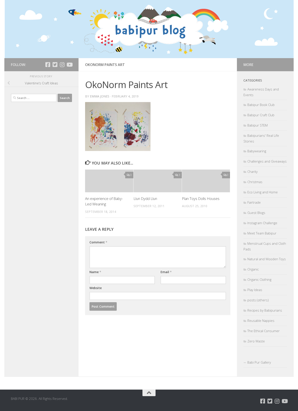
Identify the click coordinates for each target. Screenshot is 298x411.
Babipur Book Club (261, 104)
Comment (98, 242)
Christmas (254, 182)
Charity (252, 171)
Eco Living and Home (262, 192)
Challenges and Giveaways (267, 161)
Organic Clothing (259, 279)
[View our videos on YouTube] (69, 64)
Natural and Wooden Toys (266, 259)
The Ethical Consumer (263, 331)
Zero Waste (256, 341)
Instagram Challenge (262, 223)
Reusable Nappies (260, 320)
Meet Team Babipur (261, 233)
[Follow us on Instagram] (62, 64)
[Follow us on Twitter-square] (55, 64)
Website (95, 288)
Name (95, 272)
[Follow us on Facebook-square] (47, 64)
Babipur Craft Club (260, 115)
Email (166, 272)
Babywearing (256, 151)
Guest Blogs (256, 212)
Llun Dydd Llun (145, 198)
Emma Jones (99, 96)
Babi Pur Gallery (259, 362)
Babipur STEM (257, 125)
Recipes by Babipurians (264, 310)
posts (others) (258, 300)
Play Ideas (254, 290)
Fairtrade (254, 202)
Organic (253, 269)
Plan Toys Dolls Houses (200, 198)
